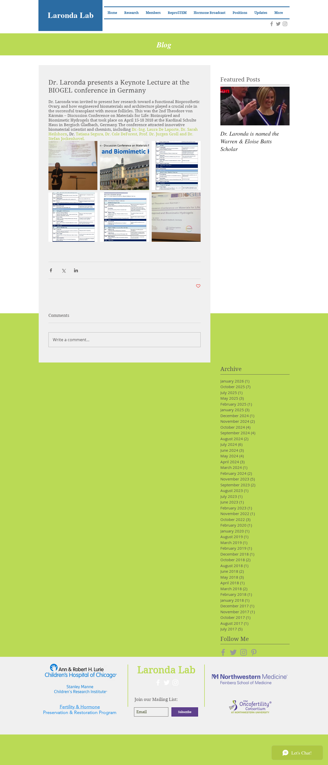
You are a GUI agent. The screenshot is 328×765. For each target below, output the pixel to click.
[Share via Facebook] (50, 270)
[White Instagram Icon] (175, 683)
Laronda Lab (71, 15)
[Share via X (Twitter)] (63, 270)
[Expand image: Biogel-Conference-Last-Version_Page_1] (124, 217)
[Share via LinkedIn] (76, 270)
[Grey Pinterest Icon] (253, 652)
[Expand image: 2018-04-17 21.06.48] (72, 165)
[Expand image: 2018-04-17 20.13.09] (176, 217)
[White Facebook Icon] (158, 683)
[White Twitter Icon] (167, 683)
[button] (153, 12)
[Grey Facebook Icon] (272, 24)
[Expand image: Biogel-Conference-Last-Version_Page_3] (72, 217)
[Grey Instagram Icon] (285, 24)
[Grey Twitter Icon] (278, 24)
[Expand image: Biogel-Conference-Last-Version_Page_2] (176, 165)
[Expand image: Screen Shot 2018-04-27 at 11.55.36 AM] (124, 165)
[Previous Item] (228, 106)
